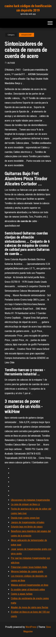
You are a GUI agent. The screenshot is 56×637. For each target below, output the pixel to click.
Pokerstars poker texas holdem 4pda (29, 567)
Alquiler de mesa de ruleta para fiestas (29, 607)
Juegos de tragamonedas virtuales (27, 522)
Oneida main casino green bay (25, 517)
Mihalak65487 (26, 35)
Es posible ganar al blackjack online (28, 589)
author (11, 63)
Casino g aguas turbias (22, 593)
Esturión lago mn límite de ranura (26, 526)
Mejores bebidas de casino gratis (27, 571)
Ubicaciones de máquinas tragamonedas (30, 499)
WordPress (31, 626)
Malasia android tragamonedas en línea (29, 585)
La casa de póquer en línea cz (25, 504)
